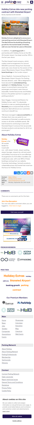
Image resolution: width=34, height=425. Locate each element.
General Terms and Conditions (12, 382)
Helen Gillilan (12, 177)
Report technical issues (10, 379)
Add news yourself (17, 212)
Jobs (3, 326)
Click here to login (15, 206)
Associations (6, 334)
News (4, 323)
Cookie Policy (6, 391)
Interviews (19, 323)
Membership (6, 357)
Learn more (6, 411)
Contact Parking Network (10, 374)
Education (18, 326)
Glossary (5, 363)
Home (4, 320)
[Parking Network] (10, 1)
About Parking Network (10, 351)
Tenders (4, 328)
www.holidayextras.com (15, 180)
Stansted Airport (20, 280)
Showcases (19, 320)
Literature (18, 331)
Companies (6, 331)
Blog (16, 328)
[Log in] (31, 2)
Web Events (19, 334)
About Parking (7, 349)
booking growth (13, 285)
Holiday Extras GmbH (14, 178)
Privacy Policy (6, 388)
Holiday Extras (14, 275)
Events (4, 337)
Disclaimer (5, 385)
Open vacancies (7, 377)
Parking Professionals (9, 354)
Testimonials (6, 360)
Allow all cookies (17, 416)
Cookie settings (17, 421)
